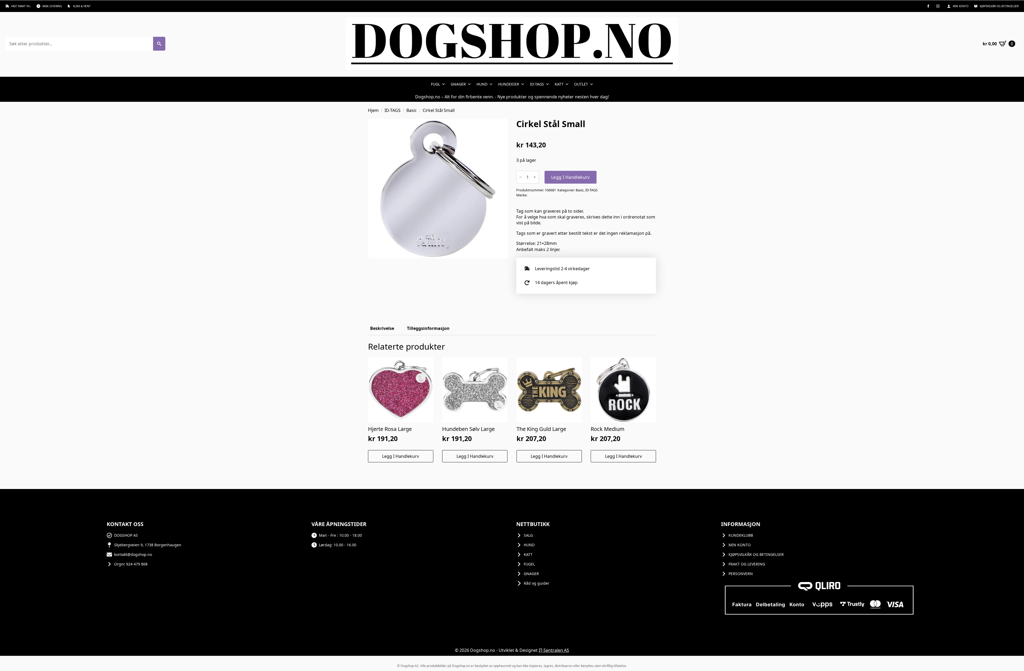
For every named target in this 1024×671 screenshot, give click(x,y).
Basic (411, 110)
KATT (559, 84)
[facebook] (928, 6)
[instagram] (938, 6)
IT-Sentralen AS (554, 650)
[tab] (382, 328)
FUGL (435, 84)
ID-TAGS (537, 84)
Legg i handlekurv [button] (400, 456)
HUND (482, 84)
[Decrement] (520, 177)
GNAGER (458, 84)
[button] (159, 44)
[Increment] (535, 177)
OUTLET (581, 84)
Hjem (373, 110)
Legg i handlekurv (570, 177)
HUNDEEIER (508, 84)
